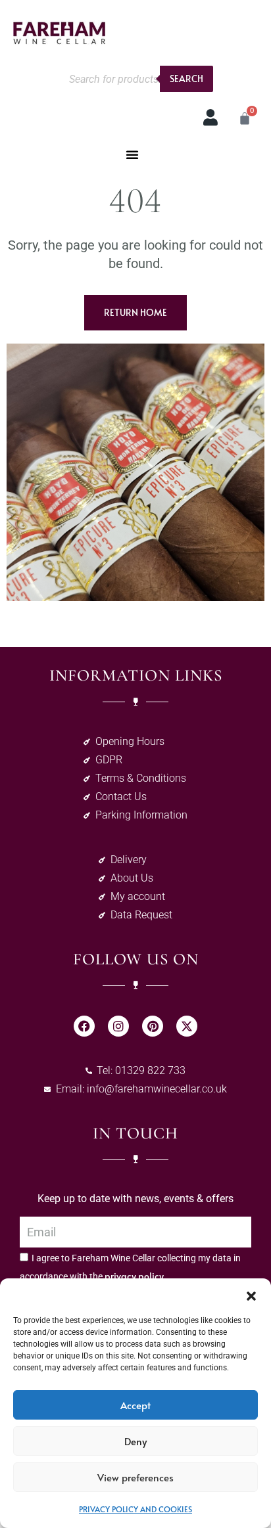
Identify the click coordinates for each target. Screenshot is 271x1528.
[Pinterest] (152, 1026)
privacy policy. (135, 1276)
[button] (251, 1294)
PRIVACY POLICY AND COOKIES (135, 1509)
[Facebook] (84, 1026)
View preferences (135, 1477)
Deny (135, 1441)
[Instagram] (118, 1026)
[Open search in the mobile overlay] (137, 79)
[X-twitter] (186, 1026)
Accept (135, 1405)
